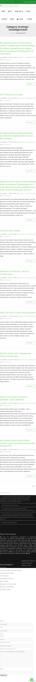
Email (2, 636)
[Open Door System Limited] (9, 6)
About (10, 11)
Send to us (4, 675)
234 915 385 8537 (30, 2)
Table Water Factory (6, 578)
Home (3, 11)
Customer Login (5, 589)
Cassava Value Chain (7, 573)
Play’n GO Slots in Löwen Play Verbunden (17, 313)
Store (28, 11)
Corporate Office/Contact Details (11, 570)
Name (2, 621)
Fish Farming (4, 576)
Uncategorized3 (31, 57)
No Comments (7, 59)
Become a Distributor (7, 587)
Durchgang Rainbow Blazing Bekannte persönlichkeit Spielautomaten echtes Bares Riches (16, 136)
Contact (4, 19)
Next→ (34, 486)
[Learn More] (26, 553)
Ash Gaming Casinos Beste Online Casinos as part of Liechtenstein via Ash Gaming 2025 (17, 443)
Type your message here (8, 649)
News (12, 19)
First (1, 627)
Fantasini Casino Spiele (10, 231)
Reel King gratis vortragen (11, 95)
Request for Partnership (8, 584)
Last (1, 634)
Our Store (3, 567)
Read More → (31, 84)
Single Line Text (5, 642)
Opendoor (21, 57)
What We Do (19, 11)
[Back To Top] (31, 679)
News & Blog (4, 581)
